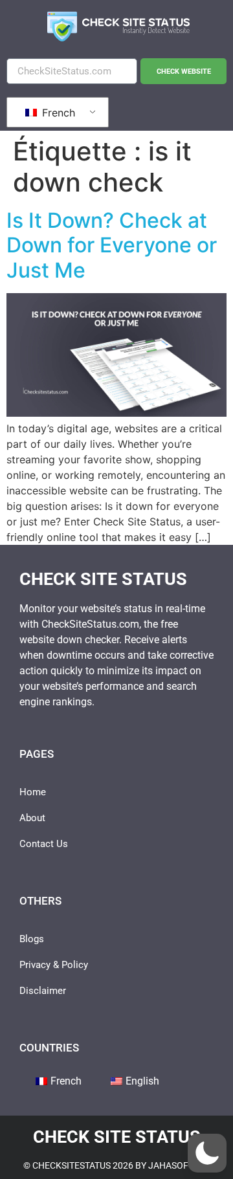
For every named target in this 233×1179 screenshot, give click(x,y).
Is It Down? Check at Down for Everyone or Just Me (111, 245)
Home (32, 792)
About (32, 818)
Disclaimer (42, 991)
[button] (207, 1153)
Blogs (31, 939)
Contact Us (43, 844)
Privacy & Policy (53, 965)
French (57, 112)
